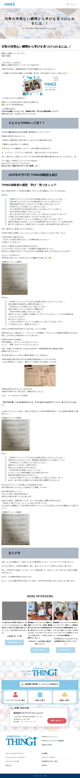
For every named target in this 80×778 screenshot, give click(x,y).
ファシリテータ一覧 (12, 761)
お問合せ (44, 765)
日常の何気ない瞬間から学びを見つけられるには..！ (42, 28)
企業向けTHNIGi (47, 745)
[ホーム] (23, 28)
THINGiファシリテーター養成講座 (53, 741)
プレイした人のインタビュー (15, 753)
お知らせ (8, 765)
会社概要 (44, 753)
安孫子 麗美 (6, 56)
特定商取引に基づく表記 (50, 761)
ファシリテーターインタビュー (16, 757)
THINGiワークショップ (49, 737)
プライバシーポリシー (49, 757)
